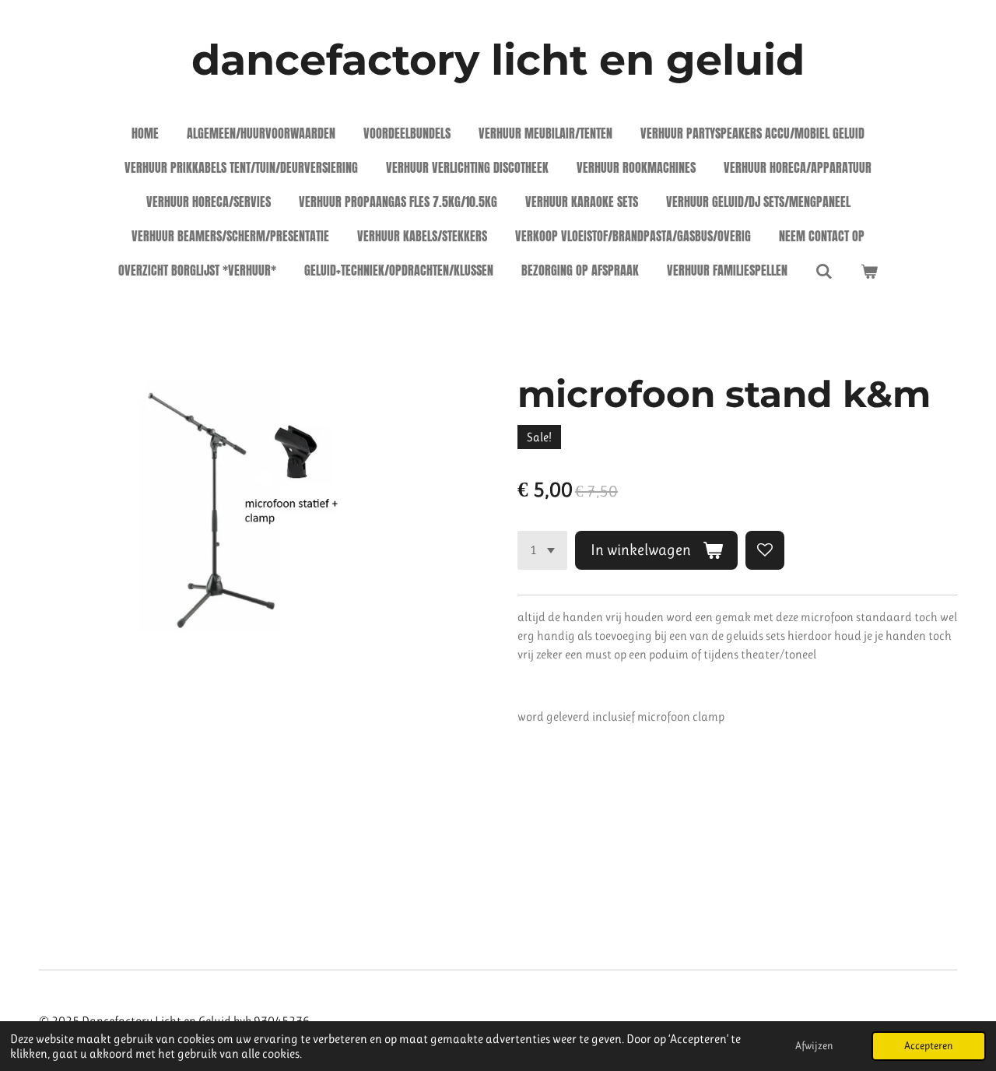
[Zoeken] (824, 270)
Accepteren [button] (928, 1045)
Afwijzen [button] (814, 1045)
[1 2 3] (542, 550)
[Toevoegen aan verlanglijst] (764, 550)
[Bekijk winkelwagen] (869, 270)
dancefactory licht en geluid (498, 60)
